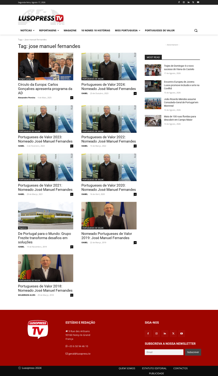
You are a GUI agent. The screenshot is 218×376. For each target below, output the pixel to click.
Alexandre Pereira (26, 97)
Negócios (23, 228)
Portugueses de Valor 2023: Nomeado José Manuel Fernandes (45, 139)
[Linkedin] (189, 2)
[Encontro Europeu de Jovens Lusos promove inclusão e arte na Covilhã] (153, 86)
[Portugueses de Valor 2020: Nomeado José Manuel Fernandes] (109, 167)
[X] (193, 2)
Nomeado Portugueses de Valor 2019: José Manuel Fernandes (106, 236)
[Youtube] (198, 2)
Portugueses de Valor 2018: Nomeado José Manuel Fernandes (45, 288)
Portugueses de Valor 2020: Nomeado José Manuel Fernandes (108, 187)
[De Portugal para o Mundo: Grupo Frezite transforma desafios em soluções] (45, 215)
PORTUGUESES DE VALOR (92, 79)
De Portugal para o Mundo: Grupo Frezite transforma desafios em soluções (44, 238)
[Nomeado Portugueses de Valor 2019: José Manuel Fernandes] (109, 215)
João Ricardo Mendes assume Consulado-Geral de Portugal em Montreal (181, 102)
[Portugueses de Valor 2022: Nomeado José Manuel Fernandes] (109, 119)
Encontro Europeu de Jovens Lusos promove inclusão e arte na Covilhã (181, 85)
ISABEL (84, 93)
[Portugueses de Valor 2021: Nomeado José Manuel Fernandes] (45, 167)
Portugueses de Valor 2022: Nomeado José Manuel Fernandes (108, 139)
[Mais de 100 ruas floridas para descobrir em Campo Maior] (153, 121)
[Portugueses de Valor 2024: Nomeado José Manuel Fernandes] (109, 66)
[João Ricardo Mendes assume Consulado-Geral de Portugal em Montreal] (153, 103)
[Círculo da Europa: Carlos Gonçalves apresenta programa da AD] (45, 66)
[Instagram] (184, 2)
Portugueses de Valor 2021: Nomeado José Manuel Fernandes (45, 187)
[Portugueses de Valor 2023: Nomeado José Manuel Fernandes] (45, 119)
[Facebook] (179, 2)
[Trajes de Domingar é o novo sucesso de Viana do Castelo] (153, 70)
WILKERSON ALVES (26, 295)
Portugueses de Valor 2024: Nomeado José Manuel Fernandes (108, 86)
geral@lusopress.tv (79, 353)
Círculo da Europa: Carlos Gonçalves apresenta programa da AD (45, 88)
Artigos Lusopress (26, 79)
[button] (196, 30)
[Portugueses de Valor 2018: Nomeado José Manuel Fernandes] (45, 268)
